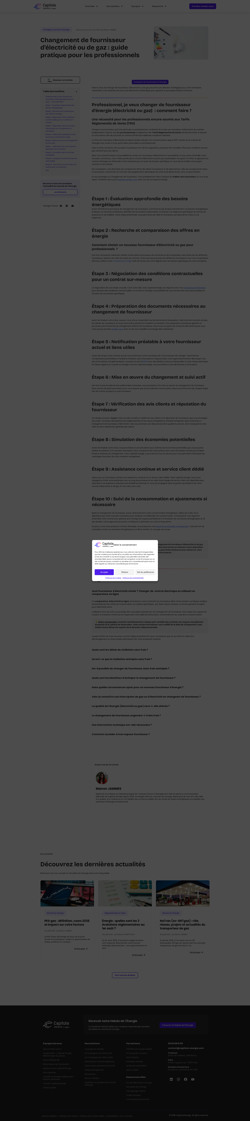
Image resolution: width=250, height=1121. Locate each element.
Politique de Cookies (113, 578)
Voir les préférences (145, 572)
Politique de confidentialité (133, 578)
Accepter (104, 572)
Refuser (124, 572)
